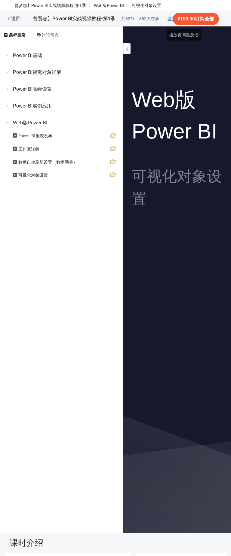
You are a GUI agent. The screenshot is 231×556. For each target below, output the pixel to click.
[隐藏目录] (127, 48)
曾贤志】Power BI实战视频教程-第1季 (50, 5)
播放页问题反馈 (184, 34)
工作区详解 (28, 149)
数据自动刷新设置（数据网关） (47, 162)
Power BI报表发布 (35, 135)
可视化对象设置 (33, 175)
